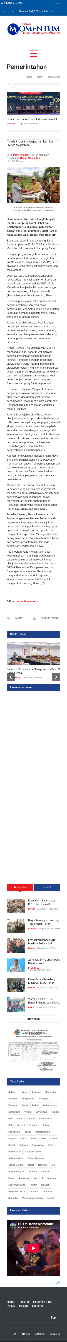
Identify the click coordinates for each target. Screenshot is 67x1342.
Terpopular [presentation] (20, 887)
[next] (56, 107)
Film (10, 1118)
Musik (20, 1118)
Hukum (31, 909)
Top (53, 1317)
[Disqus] (33, 736)
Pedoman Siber (42, 1302)
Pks (53, 1165)
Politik (31, 1007)
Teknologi (43, 1098)
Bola (10, 1125)
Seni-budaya (48, 1105)
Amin (50, 1145)
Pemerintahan (21, 154)
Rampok (45, 1171)
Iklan (13, 1334)
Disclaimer (40, 1334)
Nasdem (42, 1165)
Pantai (24, 1105)
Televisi (21, 1125)
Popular (12, 1138)
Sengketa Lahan (16, 1191)
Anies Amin (38, 1145)
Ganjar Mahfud (15, 1165)
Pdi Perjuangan (16, 1171)
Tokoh (46, 1125)
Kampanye (23, 1178)
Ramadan (13, 1198)
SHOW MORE (33, 1019)
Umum (33, 1138)
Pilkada (27, 1132)
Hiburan (24, 1092)
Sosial (11, 1145)
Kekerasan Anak (17, 1185)
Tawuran (45, 1185)
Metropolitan (27, 1098)
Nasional (12, 1098)
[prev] (11, 107)
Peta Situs (25, 1334)
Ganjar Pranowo (36, 1158)
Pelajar (33, 1185)
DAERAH (19, 618)
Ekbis (43, 1138)
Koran (53, 1138)
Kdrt (36, 1178)
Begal (11, 1178)
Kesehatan (50, 1092)
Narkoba (33, 1191)
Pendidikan (33, 968)
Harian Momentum (30, 158)
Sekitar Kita (14, 1112)
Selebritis (34, 1125)
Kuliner (12, 1092)
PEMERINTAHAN (49, 618)
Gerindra (32, 1171)
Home (29, 77)
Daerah (30, 1118)
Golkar (30, 1165)
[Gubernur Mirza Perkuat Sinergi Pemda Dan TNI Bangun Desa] (33, 653)
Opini (23, 1138)
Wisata (27, 1112)
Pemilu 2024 (14, 1151)
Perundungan (49, 1178)
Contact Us (55, 1334)
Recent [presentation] (47, 887)
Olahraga (36, 1092)
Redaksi (24, 1302)
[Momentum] (33, 31)
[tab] (20, 889)
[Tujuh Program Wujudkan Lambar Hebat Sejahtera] (33, 185)
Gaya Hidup (41, 1112)
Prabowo (23, 1145)
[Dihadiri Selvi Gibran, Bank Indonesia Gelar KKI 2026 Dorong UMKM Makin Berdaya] (33, 103)
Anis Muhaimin (15, 1158)
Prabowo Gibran (33, 1151)
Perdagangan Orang (32, 1198)
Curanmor (47, 1191)
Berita (39, 77)
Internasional (45, 1118)
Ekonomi (11, 124)
